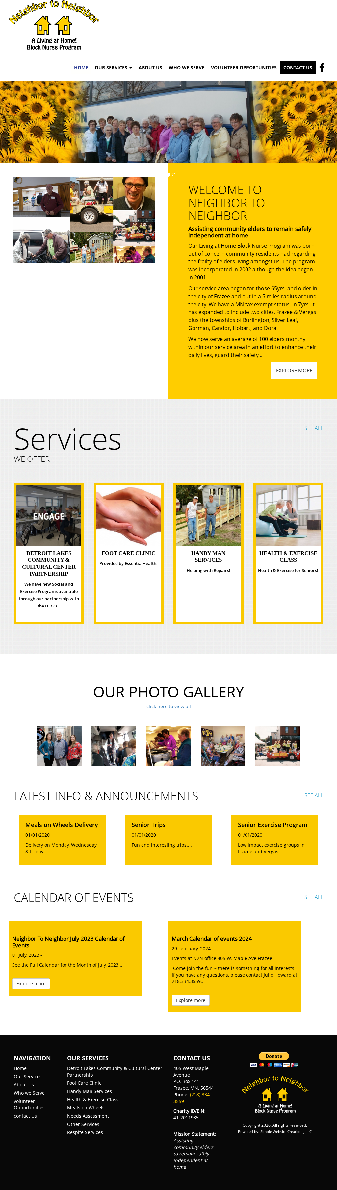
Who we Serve (29, 1093)
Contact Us (297, 67)
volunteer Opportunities (29, 1104)
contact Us (25, 1116)
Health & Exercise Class (92, 1099)
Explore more (294, 370)
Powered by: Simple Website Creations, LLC (275, 1131)
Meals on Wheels (86, 1107)
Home (81, 67)
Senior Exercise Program (272, 825)
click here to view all (168, 706)
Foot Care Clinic (128, 553)
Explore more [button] (31, 983)
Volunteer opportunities (244, 67)
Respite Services (85, 1132)
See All (313, 427)
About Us (150, 67)
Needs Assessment (88, 1116)
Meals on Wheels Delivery (61, 825)
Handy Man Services (89, 1091)
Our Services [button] (112, 67)
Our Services (28, 1076)
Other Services (83, 1124)
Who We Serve (186, 67)
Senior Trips (149, 825)
